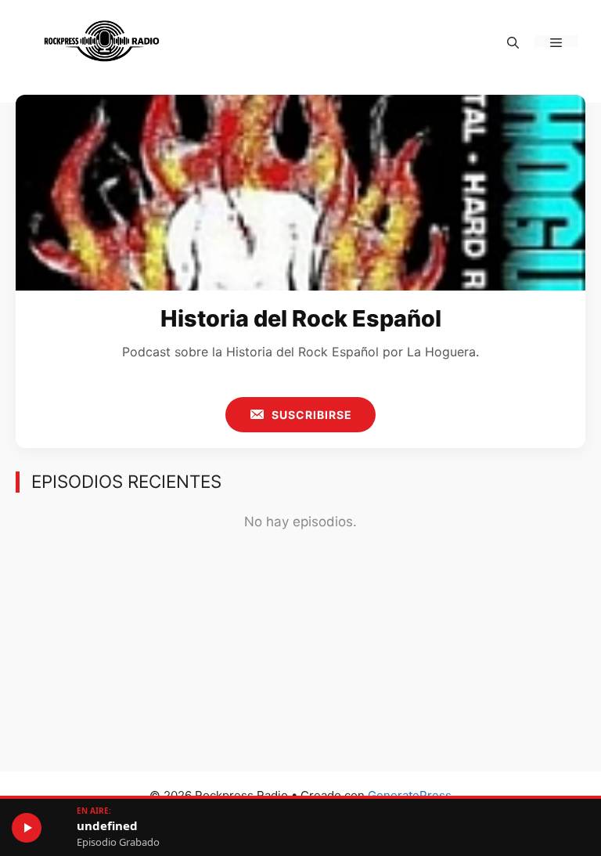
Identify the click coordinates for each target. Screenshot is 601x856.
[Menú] (556, 41)
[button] (512, 41)
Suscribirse (310, 414)
